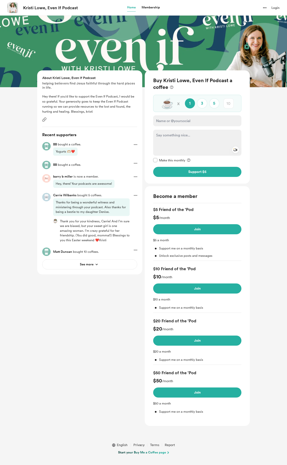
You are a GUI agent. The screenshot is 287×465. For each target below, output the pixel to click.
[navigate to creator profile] (13, 8)
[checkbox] (169, 160)
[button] (131, 7)
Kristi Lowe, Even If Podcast (50, 7)
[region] (197, 127)
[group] (197, 234)
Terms (154, 445)
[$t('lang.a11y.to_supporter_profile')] (55, 221)
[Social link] (44, 119)
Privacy (139, 445)
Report (170, 445)
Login (275, 8)
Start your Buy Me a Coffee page (142, 452)
